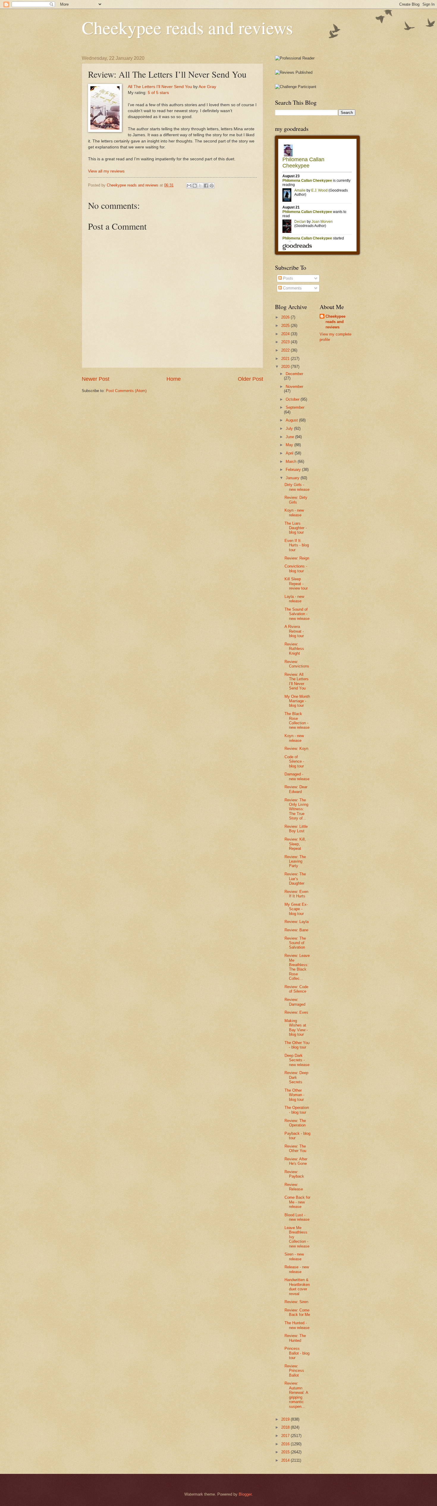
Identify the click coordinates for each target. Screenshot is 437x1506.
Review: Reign (296, 558)
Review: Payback (294, 1174)
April (290, 453)
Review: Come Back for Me (297, 1312)
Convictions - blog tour (295, 568)
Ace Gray (207, 86)
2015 (286, 1452)
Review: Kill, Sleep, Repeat (295, 844)
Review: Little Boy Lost (296, 828)
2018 (286, 1427)
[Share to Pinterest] (212, 186)
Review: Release (293, 1186)
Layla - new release (294, 598)
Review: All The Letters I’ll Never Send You (296, 681)
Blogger (245, 1494)
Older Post (250, 379)
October (293, 399)
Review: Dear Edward (295, 789)
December (294, 374)
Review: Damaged (294, 1001)
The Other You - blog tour (296, 1044)
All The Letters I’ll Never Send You (160, 86)
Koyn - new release (294, 512)
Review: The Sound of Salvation (295, 943)
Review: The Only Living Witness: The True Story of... (296, 809)
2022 (286, 350)
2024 (286, 334)
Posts (287, 278)
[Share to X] (200, 186)
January (293, 478)
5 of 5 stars (158, 92)
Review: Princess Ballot (294, 1371)
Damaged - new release (296, 776)
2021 (286, 358)
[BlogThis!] (195, 186)
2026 (286, 317)
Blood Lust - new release (296, 1217)
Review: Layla (296, 921)
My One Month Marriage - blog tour (297, 701)
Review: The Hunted (295, 1337)
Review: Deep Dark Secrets (296, 1077)
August (292, 420)
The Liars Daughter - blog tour (295, 528)
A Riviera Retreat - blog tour (294, 631)
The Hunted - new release (296, 1325)
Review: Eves (296, 1012)
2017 (286, 1435)
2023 (286, 342)
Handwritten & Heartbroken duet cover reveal (297, 1287)
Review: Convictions (296, 663)
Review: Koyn (296, 748)
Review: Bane (296, 930)
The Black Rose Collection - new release (296, 721)
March (292, 461)
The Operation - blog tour (296, 1109)
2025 (286, 325)
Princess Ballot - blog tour (296, 1353)
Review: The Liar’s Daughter (295, 879)
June (290, 437)
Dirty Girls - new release (296, 486)
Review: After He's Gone (295, 1161)
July (290, 428)
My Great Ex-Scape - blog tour (296, 909)
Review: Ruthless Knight (294, 649)
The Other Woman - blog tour (294, 1095)
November (294, 386)
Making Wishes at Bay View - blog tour (296, 1027)
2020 (286, 366)
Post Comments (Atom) (126, 390)
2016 (286, 1444)
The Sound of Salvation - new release (296, 614)
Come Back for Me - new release (297, 1202)
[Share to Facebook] (206, 186)
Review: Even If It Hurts (296, 893)
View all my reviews (106, 171)
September (295, 407)
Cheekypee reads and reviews (187, 27)
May (290, 445)
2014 (286, 1460)
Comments (292, 288)
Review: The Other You (295, 1148)
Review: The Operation (295, 1122)
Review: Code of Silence (296, 989)
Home (173, 379)
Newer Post (95, 379)
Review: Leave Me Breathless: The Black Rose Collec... (297, 967)
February (294, 469)
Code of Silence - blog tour (294, 761)
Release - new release (296, 1269)
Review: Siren (296, 1302)
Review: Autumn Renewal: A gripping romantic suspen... (296, 1394)
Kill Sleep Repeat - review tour (296, 583)
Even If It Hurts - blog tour (296, 545)
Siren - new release (294, 1256)
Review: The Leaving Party (295, 861)
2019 (286, 1419)
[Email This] (189, 186)
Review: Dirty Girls (295, 499)
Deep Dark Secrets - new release (296, 1060)
